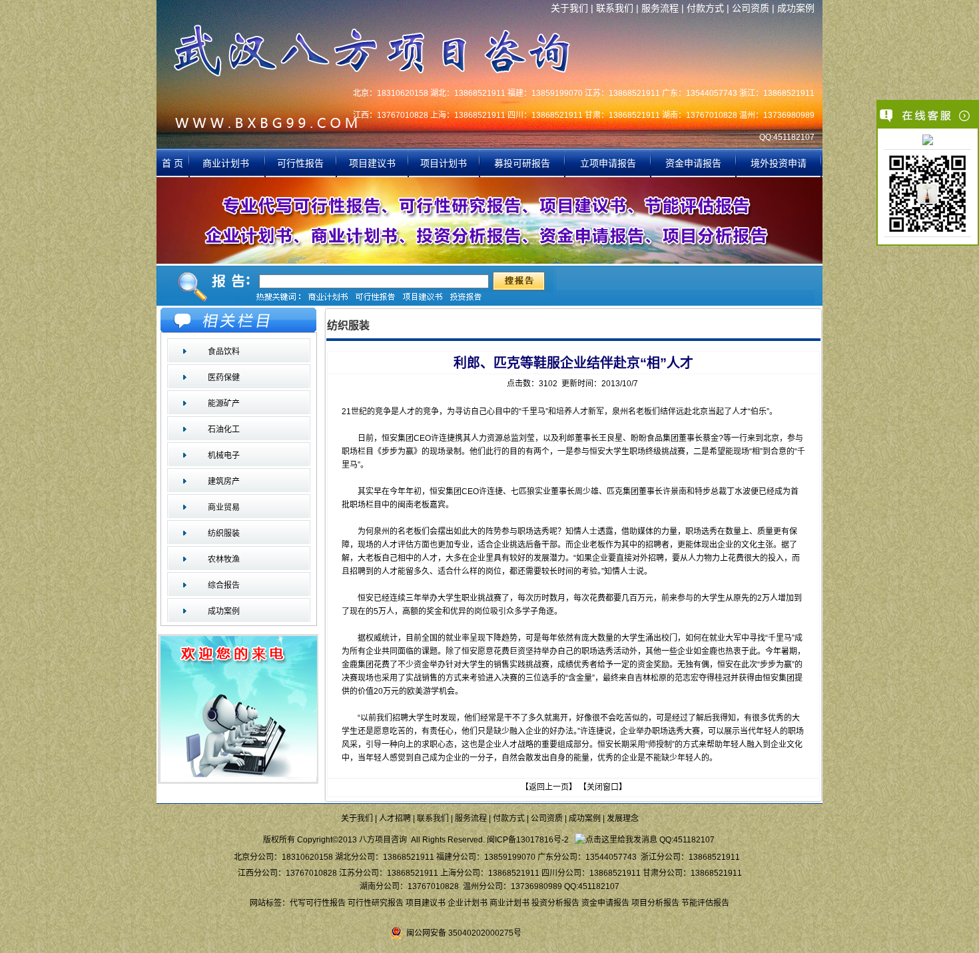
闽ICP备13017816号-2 (528, 839)
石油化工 (224, 429)
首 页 (172, 163)
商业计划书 (227, 163)
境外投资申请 (779, 163)
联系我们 (614, 8)
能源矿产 (224, 403)
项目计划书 (443, 163)
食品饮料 (224, 351)
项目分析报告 (655, 903)
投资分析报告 (555, 903)
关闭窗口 (603, 787)
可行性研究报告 (376, 903)
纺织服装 (224, 533)
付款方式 (705, 8)
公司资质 (750, 8)
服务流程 (660, 8)
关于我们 (569, 8)
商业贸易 (224, 507)
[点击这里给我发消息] (927, 141)
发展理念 (623, 818)
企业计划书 (468, 903)
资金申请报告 (693, 163)
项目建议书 (372, 163)
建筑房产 (224, 481)
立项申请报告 (608, 163)
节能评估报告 (705, 903)
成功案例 (796, 8)
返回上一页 (549, 787)
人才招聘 (395, 818)
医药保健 (224, 377)
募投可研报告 (522, 163)
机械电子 (224, 455)
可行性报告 (300, 163)
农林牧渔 (224, 559)
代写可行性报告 (318, 903)
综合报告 (224, 585)
